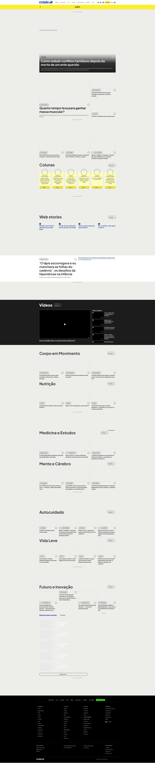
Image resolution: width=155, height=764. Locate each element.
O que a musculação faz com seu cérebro (97, 179)
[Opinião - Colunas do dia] (101, 2)
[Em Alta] (98, 2)
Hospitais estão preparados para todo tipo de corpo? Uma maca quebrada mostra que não (110, 181)
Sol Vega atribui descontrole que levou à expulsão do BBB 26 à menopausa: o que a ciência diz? (71, 181)
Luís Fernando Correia (110, 176)
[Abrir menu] (40, 7)
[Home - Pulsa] (77, 7)
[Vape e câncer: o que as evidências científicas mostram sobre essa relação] (77, 444)
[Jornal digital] (103, 2)
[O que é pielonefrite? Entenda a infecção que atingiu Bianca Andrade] (51, 444)
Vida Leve (43, 57)
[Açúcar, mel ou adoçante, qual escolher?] (77, 395)
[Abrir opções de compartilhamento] (113, 57)
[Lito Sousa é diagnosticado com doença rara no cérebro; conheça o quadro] (77, 144)
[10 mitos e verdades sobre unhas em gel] (103, 105)
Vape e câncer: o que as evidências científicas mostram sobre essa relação (84, 180)
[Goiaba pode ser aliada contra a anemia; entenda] (51, 395)
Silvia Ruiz (71, 176)
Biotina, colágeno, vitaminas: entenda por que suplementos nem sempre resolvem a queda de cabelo (45, 181)
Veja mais (111, 165)
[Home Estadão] (46, 2)
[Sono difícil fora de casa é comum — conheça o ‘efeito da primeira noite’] (51, 144)
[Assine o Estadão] (107, 2)
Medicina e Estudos (43, 259)
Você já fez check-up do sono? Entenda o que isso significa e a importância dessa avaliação (58, 181)
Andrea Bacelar (58, 176)
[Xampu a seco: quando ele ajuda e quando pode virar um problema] (87, 521)
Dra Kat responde (45, 176)
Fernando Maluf (84, 176)
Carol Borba (97, 176)
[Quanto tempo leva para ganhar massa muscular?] (64, 89)
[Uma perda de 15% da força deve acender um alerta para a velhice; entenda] (103, 82)
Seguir (44, 187)
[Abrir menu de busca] (115, 7)
